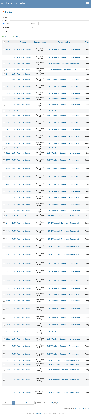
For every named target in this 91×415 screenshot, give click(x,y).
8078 (8, 148)
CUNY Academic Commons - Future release (63, 49)
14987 (8, 86)
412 (8, 57)
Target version (64, 42)
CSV (83, 408)
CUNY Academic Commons (22, 49)
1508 (8, 332)
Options (7, 31)
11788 (8, 111)
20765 (8, 231)
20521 (8, 239)
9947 (8, 115)
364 (8, 211)
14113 (8, 271)
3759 (8, 318)
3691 (8, 176)
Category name (40, 42)
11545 (8, 246)
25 (52, 403)
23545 (8, 223)
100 (58, 403)
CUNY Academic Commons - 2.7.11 (63, 70)
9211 (8, 136)
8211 (8, 49)
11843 (8, 288)
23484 (8, 364)
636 (8, 380)
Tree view (8, 12)
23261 (8, 70)
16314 (8, 79)
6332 (8, 309)
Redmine (38, 413)
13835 (8, 280)
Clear (17, 36)
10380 (8, 294)
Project (23, 42)
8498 (8, 143)
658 (8, 197)
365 (8, 346)
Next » (31, 403)
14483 (8, 392)
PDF (87, 408)
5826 (8, 160)
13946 (8, 93)
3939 (8, 168)
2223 (8, 184)
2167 (8, 325)
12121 (8, 105)
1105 (8, 339)
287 (8, 354)
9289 (8, 129)
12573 (8, 98)
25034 (8, 74)
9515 (8, 254)
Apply (7, 36)
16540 (8, 63)
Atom (78, 408)
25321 (8, 216)
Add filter (6, 27)
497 (8, 204)
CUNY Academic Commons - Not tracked (63, 63)
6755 (8, 301)
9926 (8, 122)
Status (7, 23)
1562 (8, 191)
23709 (8, 360)
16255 (8, 263)
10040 (8, 370)
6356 (8, 153)
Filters (7, 20)
